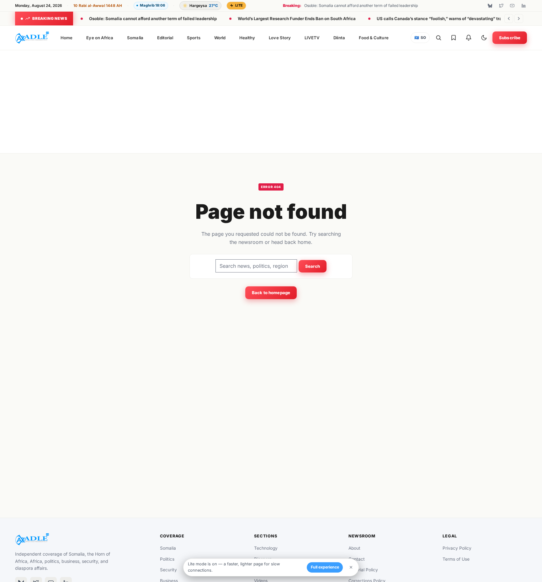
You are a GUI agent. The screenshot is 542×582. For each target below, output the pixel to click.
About (354, 548)
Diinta (339, 37)
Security (168, 569)
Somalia (135, 37)
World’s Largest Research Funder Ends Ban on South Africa (297, 18)
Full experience (325, 567)
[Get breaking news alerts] (468, 37)
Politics (167, 559)
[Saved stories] (453, 37)
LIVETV (312, 37)
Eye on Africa (99, 37)
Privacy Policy (457, 548)
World (220, 37)
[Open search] (438, 37)
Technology (266, 548)
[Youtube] (512, 5)
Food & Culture (374, 37)
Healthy (247, 37)
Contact (356, 559)
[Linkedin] (523, 5)
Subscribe (509, 37)
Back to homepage (271, 292)
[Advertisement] (271, 100)
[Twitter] (501, 5)
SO (420, 37)
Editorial (165, 37)
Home (66, 37)
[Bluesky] (489, 5)
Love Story (280, 37)
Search (312, 266)
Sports (193, 37)
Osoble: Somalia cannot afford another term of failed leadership (153, 18)
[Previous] (508, 18)
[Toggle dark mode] (484, 37)
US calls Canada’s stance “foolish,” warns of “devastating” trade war (446, 18)
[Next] (518, 18)
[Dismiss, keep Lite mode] (351, 567)
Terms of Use (456, 559)
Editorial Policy (363, 569)
